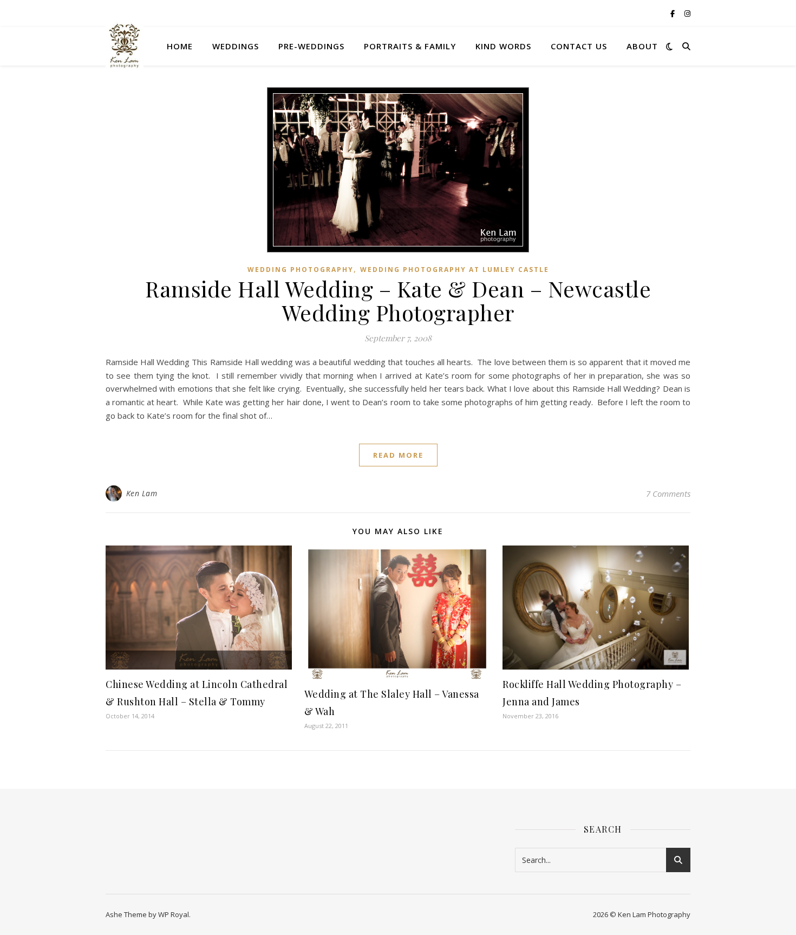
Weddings (235, 46)
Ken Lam (142, 493)
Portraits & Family (410, 46)
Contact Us (579, 46)
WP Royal (173, 914)
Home (180, 46)
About (642, 46)
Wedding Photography (300, 269)
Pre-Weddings (311, 46)
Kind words (503, 46)
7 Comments (668, 493)
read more (398, 455)
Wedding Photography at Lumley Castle (454, 269)
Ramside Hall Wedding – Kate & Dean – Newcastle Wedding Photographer (398, 300)
